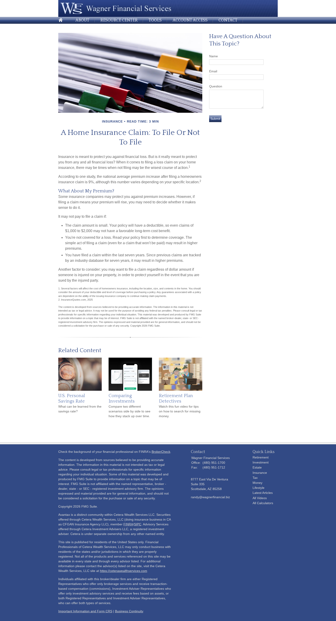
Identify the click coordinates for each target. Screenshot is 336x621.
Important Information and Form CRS (85, 611)
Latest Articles (263, 493)
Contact (228, 20)
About (82, 20)
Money (257, 483)
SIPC (137, 524)
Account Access (190, 20)
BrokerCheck (161, 451)
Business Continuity (129, 611)
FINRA (128, 524)
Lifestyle (258, 488)
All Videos (260, 498)
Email (213, 71)
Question (215, 86)
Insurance (260, 472)
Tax (255, 478)
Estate (257, 467)
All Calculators (263, 503)
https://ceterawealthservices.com (123, 571)
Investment (261, 462)
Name (213, 56)
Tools (155, 20)
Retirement (261, 457)
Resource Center (119, 20)
